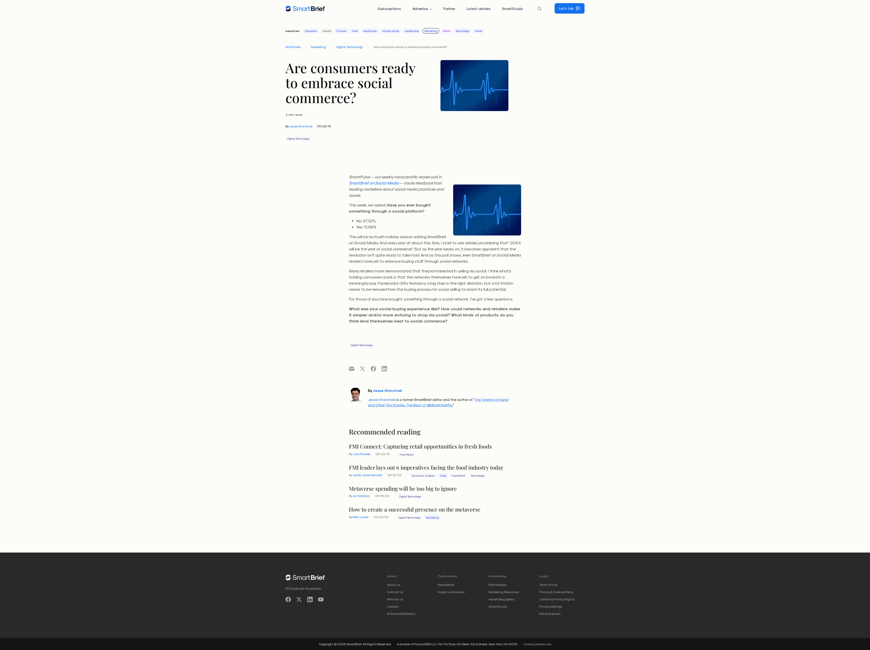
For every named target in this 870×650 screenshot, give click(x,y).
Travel (478, 30)
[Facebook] (288, 599)
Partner (449, 8)
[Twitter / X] (299, 599)
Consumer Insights (423, 475)
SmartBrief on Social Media (374, 182)
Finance (341, 30)
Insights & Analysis (451, 592)
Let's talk (566, 8)
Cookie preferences (537, 644)
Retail (446, 30)
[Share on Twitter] (362, 368)
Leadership (412, 30)
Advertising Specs (501, 599)
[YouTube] (320, 599)
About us (393, 585)
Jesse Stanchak (301, 126)
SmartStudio (512, 8)
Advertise (420, 8)
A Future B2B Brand (401, 614)
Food (355, 30)
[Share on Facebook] (373, 368)
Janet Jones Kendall (367, 475)
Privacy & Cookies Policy (556, 592)
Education (311, 30)
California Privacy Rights (557, 599)
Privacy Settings (550, 606)
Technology (462, 30)
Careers (392, 606)
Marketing (430, 30)
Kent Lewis (360, 517)
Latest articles (478, 8)
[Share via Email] (351, 368)
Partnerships (497, 585)
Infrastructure (390, 30)
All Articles (293, 47)
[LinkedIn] (309, 599)
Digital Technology (349, 47)
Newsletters (446, 585)
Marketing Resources (503, 592)
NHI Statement (550, 614)
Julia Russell (361, 454)
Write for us (395, 599)
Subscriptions (389, 8)
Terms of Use (548, 585)
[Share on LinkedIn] (384, 368)
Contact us (395, 592)
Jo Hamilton (361, 496)
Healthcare (370, 30)
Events (327, 30)
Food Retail (406, 454)
